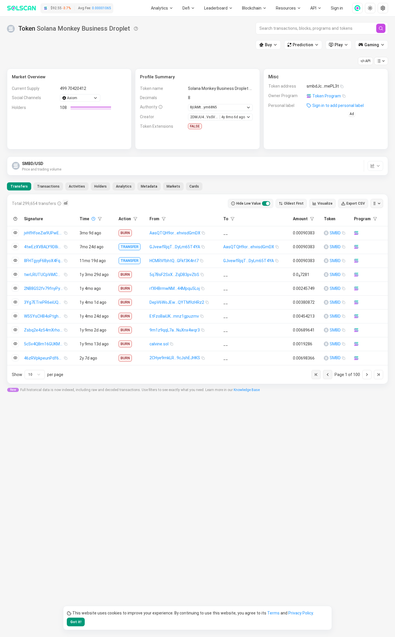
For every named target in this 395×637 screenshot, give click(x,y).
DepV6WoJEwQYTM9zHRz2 (176, 302)
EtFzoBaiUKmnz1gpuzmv (174, 316)
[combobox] (35, 374)
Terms (273, 613)
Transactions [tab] (48, 186)
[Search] (380, 28)
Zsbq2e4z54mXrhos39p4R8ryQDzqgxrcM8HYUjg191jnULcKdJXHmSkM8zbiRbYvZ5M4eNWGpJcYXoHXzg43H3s (44, 330)
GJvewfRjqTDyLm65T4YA (174, 247)
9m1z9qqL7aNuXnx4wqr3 (174, 330)
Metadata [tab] (149, 186)
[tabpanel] (197, 289)
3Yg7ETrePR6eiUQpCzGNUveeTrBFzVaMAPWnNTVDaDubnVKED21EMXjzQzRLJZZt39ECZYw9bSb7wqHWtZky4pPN (44, 302)
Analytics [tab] (124, 186)
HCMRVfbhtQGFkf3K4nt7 (174, 260)
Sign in (337, 8)
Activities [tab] (77, 186)
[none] (355, 8)
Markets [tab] (173, 186)
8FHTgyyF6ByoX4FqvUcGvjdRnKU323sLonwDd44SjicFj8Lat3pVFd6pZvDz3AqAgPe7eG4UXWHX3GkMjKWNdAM (44, 260)
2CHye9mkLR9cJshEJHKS (174, 357)
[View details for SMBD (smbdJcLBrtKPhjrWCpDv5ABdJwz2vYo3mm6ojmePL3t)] (326, 233)
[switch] (266, 203)
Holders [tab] (100, 186)
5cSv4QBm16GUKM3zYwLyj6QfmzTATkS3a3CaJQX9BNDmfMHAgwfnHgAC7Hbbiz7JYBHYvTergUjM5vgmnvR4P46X (44, 344)
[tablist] (104, 186)
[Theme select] (370, 8)
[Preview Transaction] (15, 232)
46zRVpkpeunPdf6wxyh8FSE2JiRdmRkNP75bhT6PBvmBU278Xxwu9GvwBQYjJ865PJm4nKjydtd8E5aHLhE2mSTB (44, 358)
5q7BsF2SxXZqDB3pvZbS (174, 274)
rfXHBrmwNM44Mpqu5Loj (174, 288)
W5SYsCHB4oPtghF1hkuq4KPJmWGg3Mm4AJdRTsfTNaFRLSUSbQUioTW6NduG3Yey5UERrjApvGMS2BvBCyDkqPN (44, 316)
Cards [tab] (194, 186)
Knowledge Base (247, 390)
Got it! (75, 622)
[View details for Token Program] (356, 233)
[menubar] (254, 8)
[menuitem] (162, 8)
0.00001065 (101, 8)
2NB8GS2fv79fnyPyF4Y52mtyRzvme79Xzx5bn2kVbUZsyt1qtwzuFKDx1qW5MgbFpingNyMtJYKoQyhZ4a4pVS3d (44, 288)
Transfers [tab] (19, 186)
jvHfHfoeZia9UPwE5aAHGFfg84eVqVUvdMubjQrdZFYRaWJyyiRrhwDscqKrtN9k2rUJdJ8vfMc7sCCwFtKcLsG (44, 233)
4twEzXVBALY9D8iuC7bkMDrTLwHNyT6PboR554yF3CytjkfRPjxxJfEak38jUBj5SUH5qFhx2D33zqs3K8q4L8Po (44, 247)
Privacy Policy (300, 613)
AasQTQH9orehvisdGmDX (174, 233)
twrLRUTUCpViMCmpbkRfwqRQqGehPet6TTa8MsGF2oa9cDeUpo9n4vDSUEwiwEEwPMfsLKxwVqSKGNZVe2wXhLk (44, 274)
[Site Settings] (383, 8)
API (367, 61)
